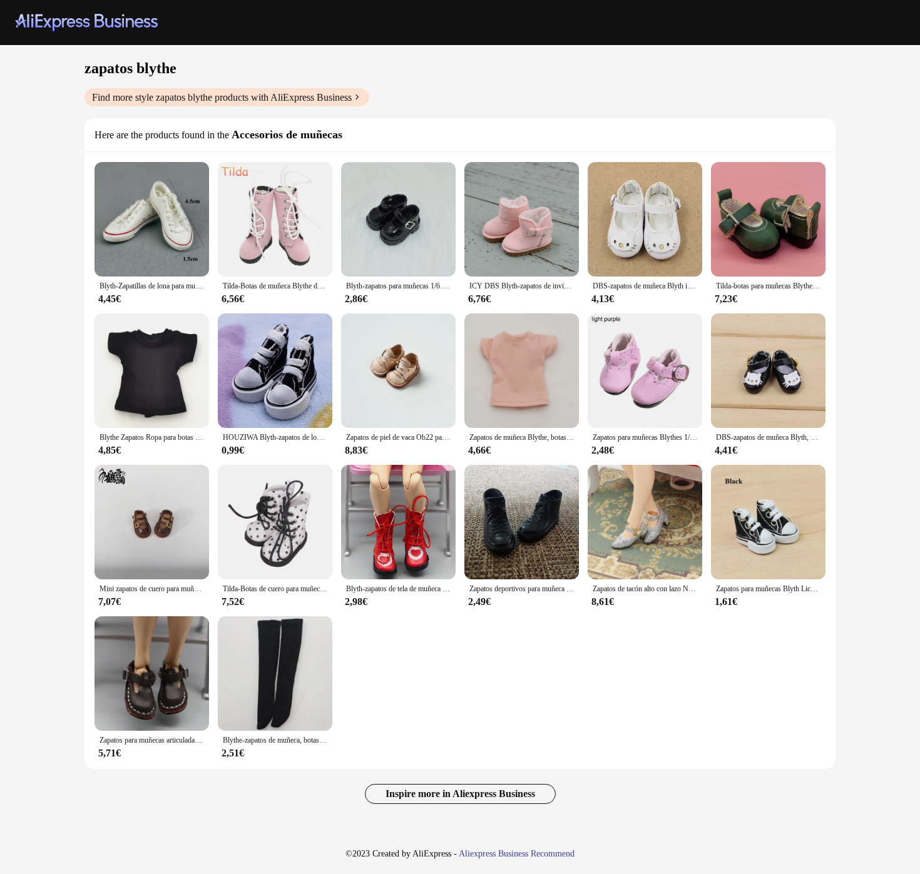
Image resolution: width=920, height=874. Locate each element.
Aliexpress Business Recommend (517, 853)
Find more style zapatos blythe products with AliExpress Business (222, 97)
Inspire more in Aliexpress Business (460, 793)
